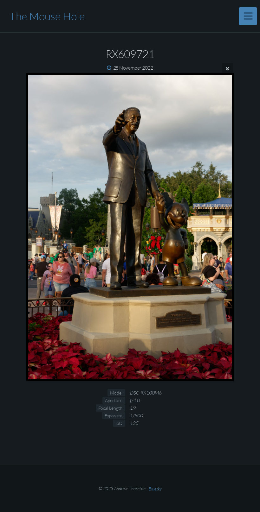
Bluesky (155, 488)
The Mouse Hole (47, 16)
